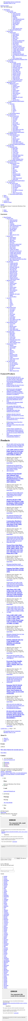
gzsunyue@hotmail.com (9, 759)
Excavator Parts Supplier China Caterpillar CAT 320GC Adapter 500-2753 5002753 (14, 663)
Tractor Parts (12, 773)
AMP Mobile (8, 771)
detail (11, 463)
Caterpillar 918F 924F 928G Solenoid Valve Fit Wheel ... (13, 411)
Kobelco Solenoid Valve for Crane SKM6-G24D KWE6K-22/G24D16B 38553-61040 (15, 642)
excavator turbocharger (21, 773)
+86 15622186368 (8, 802)
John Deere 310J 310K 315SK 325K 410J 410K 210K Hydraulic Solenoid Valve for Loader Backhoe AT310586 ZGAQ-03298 (15, 593)
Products (6, 211)
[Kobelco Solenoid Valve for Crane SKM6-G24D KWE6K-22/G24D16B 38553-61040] (15, 637)
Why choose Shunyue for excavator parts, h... (12, 749)
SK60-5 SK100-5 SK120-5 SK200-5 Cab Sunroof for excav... (15, 419)
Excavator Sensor (5, 773)
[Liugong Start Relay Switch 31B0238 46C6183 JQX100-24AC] (15, 565)
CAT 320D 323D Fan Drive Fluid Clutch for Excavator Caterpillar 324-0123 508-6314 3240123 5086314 (15, 452)
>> (8, 728)
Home (5, 210)
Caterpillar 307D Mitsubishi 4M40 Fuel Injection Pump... (15, 403)
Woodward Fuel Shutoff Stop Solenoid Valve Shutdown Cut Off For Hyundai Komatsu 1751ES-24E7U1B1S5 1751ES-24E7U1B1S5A (15, 478)
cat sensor (3, 774)
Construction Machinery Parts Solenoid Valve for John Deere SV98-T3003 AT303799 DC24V (14, 523)
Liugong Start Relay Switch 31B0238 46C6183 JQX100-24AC (15, 570)
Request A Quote (5, 5)
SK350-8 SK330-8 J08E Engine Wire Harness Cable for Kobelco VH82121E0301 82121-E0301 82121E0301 (15, 502)
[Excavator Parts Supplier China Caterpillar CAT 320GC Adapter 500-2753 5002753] (15, 658)
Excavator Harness (10, 774)
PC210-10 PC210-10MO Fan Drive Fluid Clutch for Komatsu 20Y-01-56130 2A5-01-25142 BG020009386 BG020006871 (15, 714)
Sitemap (2, 771)
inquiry (8, 463)
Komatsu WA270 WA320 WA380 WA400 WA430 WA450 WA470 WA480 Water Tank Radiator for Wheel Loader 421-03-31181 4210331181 (15, 689)
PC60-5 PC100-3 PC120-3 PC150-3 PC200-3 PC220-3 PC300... (15, 385)
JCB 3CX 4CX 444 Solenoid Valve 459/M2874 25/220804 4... (15, 393)
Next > (6, 728)
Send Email (3, 812)
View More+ (4, 752)
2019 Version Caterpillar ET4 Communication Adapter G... (13, 436)
